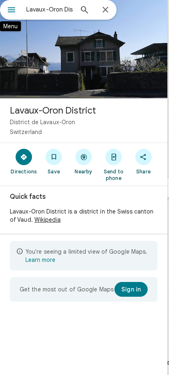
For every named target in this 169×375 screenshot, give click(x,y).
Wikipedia (47, 219)
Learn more (40, 260)
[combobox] (49, 9)
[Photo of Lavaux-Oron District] (83, 49)
